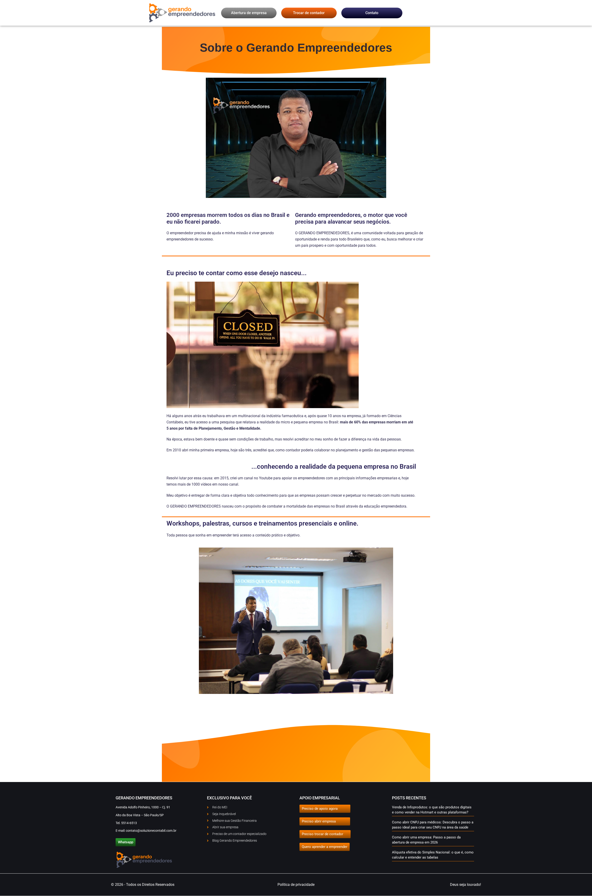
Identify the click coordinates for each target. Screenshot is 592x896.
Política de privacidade (296, 884)
